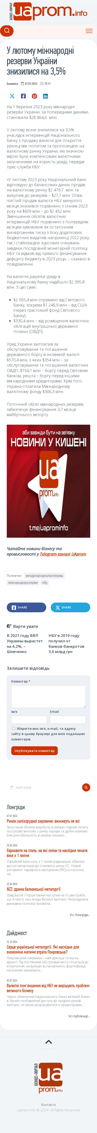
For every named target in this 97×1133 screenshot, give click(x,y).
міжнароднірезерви (23, 582)
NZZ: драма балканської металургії (33, 889)
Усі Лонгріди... (80, 915)
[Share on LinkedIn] (45, 96)
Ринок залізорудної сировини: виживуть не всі (43, 821)
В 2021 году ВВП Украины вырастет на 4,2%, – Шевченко (25, 643)
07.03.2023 (31, 84)
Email (54, 711)
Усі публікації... (79, 1016)
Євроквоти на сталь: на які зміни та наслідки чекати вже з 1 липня (47, 853)
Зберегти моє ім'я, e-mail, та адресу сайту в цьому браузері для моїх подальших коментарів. (48, 733)
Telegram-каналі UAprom (63, 554)
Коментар (20, 681)
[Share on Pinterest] (34, 96)
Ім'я (14, 711)
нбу (44, 582)
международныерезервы (44, 575)
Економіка (12, 84)
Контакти (48, 1104)
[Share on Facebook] (23, 96)
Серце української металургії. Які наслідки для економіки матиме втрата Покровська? (43, 950)
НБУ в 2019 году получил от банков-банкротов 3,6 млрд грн (66, 643)
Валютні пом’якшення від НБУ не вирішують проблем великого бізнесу (48, 988)
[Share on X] (12, 96)
